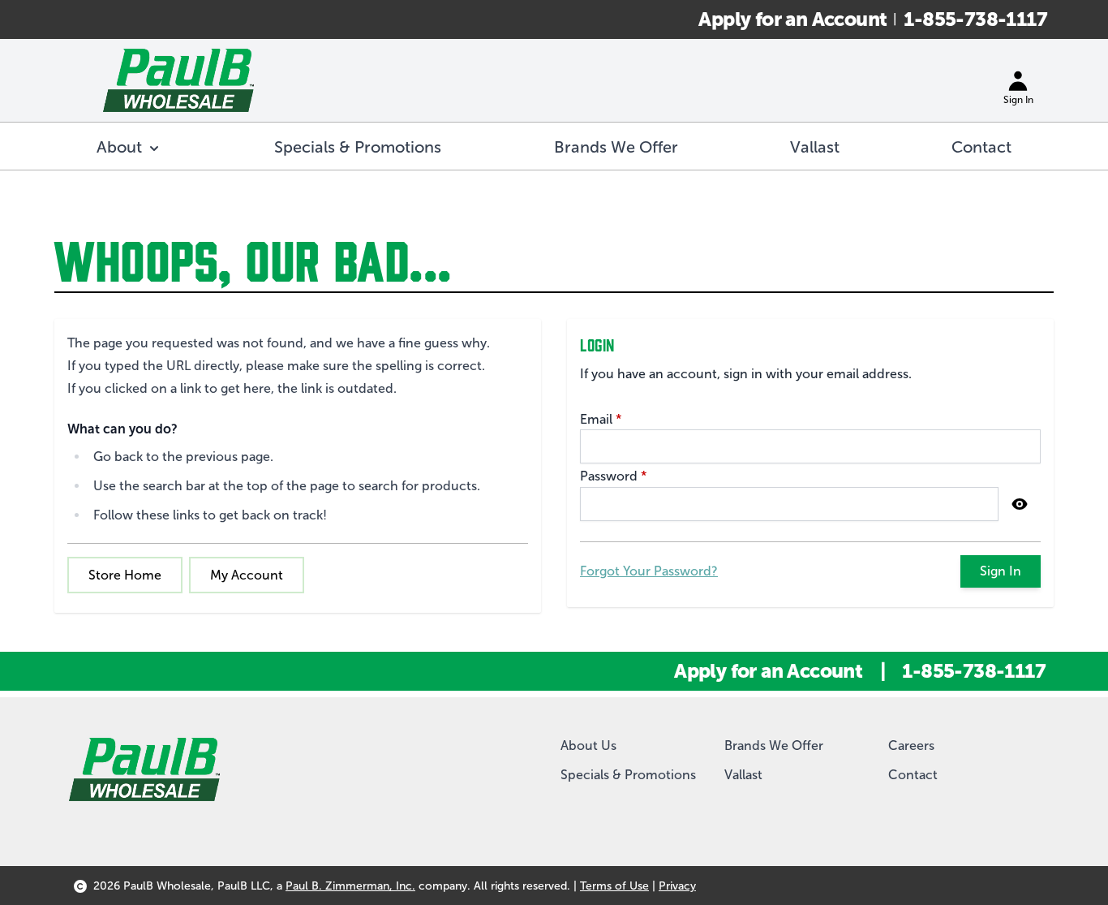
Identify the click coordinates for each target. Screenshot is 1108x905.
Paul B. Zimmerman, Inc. (350, 886)
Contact (913, 774)
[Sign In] (1018, 80)
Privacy (677, 886)
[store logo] (178, 80)
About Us (588, 745)
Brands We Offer (773, 745)
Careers (911, 745)
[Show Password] (1019, 504)
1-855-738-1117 (975, 19)
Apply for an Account (792, 19)
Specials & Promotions (628, 774)
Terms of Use (614, 886)
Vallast (743, 774)
